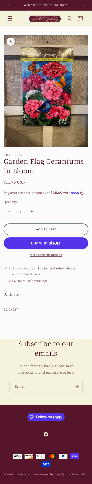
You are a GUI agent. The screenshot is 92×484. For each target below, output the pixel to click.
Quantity (10, 202)
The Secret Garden (26, 474)
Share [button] (14, 294)
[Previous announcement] (9, 5)
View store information (28, 281)
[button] (9, 18)
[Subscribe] (76, 386)
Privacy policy (78, 474)
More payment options (46, 254)
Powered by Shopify (51, 474)
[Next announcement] (83, 5)
